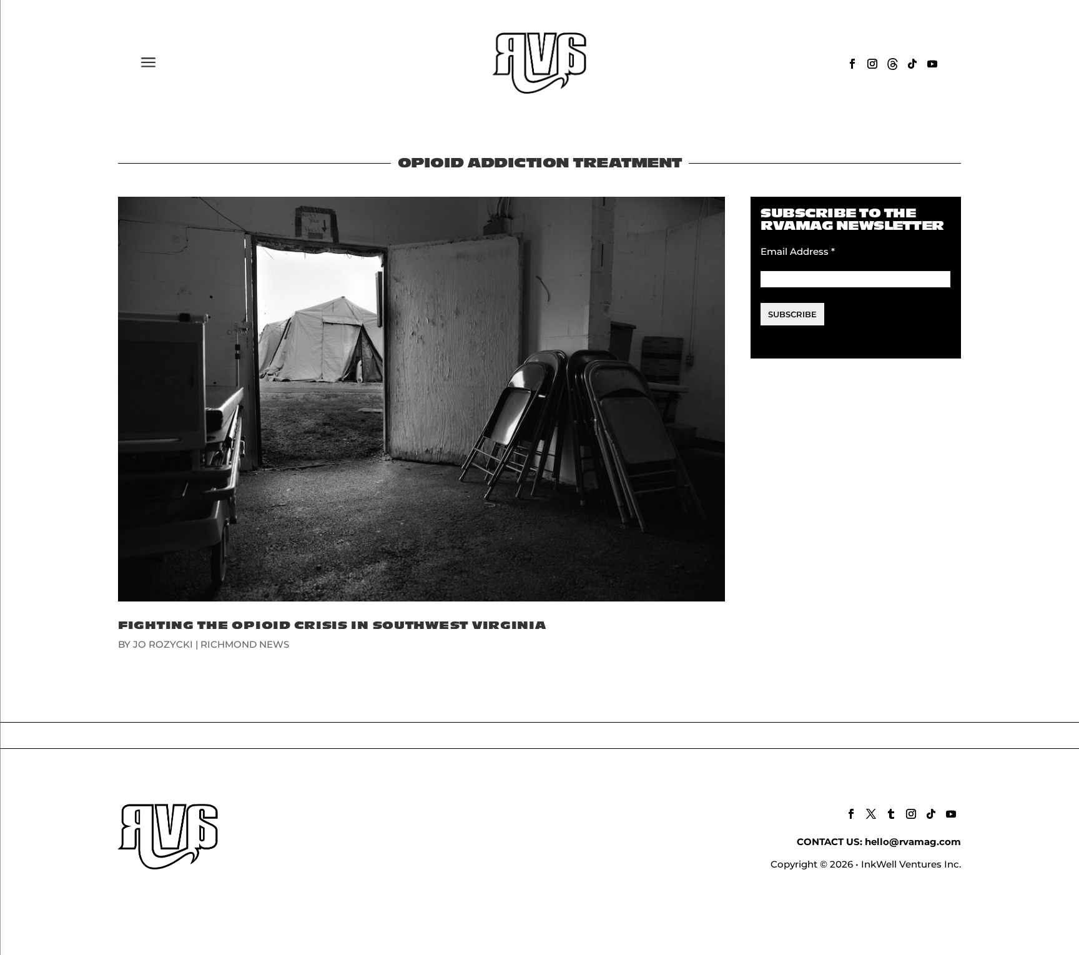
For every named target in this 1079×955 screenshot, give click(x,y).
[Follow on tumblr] (891, 814)
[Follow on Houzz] (892, 64)
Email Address (798, 251)
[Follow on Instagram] (872, 64)
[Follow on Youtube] (932, 64)
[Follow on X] (871, 814)
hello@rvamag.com (913, 842)
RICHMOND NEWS (244, 644)
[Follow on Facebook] (852, 64)
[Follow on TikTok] (912, 64)
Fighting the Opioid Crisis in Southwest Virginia (332, 625)
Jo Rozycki (163, 644)
